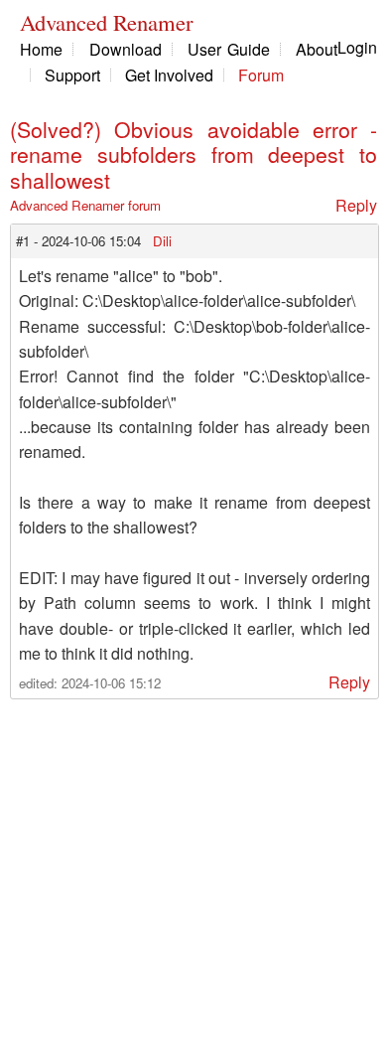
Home (41, 49)
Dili (162, 240)
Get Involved (169, 75)
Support (72, 75)
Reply (356, 205)
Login (357, 47)
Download (125, 49)
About (316, 49)
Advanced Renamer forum (85, 205)
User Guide (229, 49)
